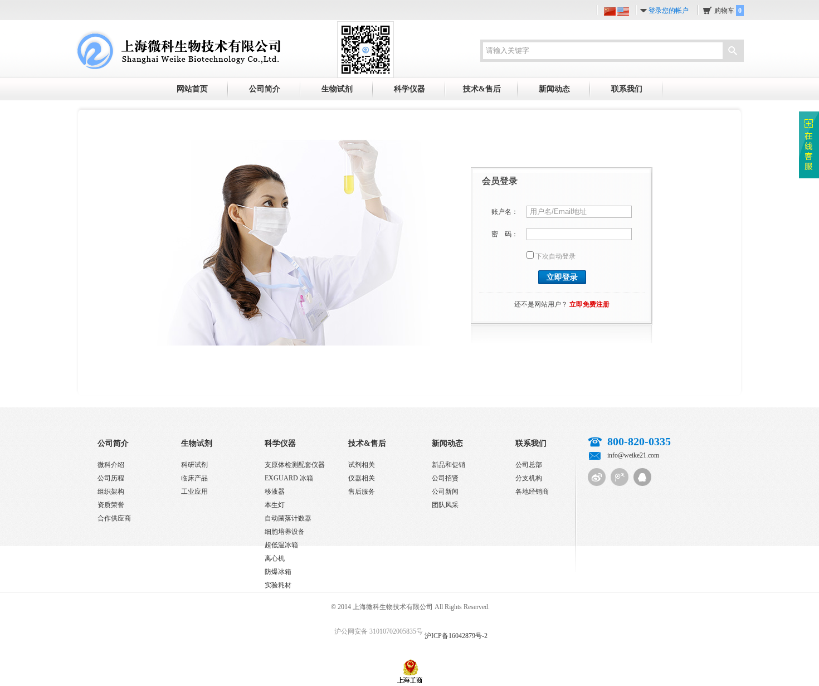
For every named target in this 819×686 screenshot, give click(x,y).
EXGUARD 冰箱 (289, 478)
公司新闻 (445, 491)
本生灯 (275, 505)
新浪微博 (597, 477)
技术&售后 (482, 89)
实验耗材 (278, 585)
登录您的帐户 (669, 10)
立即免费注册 (589, 304)
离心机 (275, 558)
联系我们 (626, 89)
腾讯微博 (619, 477)
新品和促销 (448, 465)
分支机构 (528, 478)
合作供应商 (114, 518)
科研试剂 (194, 465)
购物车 (728, 10)
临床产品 (194, 478)
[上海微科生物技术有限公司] (177, 49)
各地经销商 (532, 491)
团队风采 (445, 505)
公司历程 (111, 478)
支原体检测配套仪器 (295, 465)
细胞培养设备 (285, 532)
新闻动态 (554, 89)
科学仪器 (409, 89)
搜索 (732, 51)
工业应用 (194, 491)
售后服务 (361, 491)
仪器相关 (361, 478)
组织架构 (111, 491)
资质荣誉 (111, 505)
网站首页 (192, 89)
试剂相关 (361, 465)
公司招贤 (445, 478)
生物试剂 (337, 89)
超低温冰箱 (281, 545)
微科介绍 (111, 465)
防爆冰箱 (278, 572)
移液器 (275, 491)
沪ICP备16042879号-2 (456, 636)
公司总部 (528, 465)
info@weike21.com (633, 455)
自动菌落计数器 (288, 518)
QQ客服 (642, 477)
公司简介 (264, 89)
